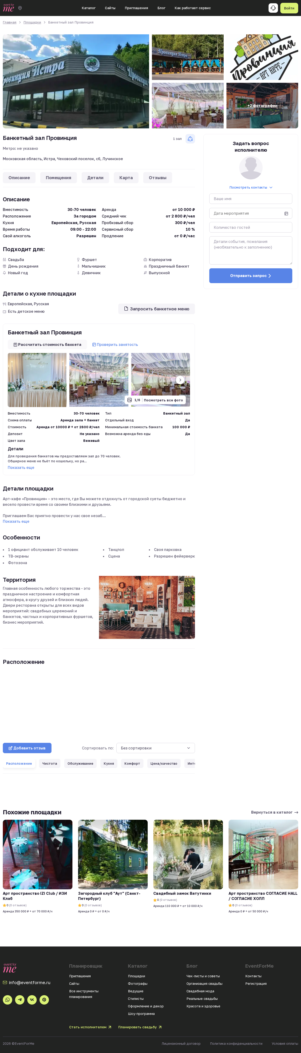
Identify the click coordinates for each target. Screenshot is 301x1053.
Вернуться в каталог (272, 812)
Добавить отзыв (29, 748)
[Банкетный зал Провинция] (76, 81)
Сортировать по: (98, 748)
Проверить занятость (117, 344)
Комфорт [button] (132, 763)
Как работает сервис (193, 8)
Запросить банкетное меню (159, 308)
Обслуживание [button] (80, 763)
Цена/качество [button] (163, 763)
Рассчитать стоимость (49, 344)
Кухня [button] (109, 763)
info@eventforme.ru (29, 982)
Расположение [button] (19, 763)
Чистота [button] (49, 763)
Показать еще (21, 467)
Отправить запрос (248, 275)
